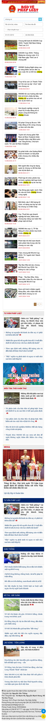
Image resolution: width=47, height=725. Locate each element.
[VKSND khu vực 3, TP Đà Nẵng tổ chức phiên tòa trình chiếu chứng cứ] (11, 232)
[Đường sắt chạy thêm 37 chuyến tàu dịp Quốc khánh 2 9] (12, 558)
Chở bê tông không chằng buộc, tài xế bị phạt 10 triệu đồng (23, 575)
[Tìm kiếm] (43, 716)
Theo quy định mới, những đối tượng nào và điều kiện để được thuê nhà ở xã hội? (24, 349)
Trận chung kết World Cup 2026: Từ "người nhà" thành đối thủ (29, 255)
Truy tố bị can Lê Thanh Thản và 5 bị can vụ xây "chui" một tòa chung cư (30, 84)
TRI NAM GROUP (8, 721)
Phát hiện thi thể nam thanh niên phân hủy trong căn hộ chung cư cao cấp (29, 243)
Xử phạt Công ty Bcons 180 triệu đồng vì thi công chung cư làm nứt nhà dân (29, 125)
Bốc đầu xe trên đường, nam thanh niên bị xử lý (23, 581)
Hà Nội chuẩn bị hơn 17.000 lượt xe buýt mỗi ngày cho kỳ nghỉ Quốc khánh (23, 587)
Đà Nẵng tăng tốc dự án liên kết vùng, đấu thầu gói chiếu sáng (23, 622)
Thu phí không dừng (10, 724)
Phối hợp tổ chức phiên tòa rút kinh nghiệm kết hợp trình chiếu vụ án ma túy (30, 180)
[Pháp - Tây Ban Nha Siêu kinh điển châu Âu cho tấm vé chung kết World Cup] (11, 280)
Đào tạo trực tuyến (25, 724)
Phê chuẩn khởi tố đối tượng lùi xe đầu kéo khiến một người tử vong (23, 568)
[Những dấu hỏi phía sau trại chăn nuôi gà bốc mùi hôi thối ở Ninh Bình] (12, 398)
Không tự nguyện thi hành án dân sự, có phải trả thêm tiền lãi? (24, 333)
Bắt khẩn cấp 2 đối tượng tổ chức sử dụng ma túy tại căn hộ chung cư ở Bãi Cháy (29, 204)
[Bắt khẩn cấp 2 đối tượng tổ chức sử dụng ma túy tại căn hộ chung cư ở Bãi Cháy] (11, 205)
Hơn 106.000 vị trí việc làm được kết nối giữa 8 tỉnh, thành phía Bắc (23, 675)
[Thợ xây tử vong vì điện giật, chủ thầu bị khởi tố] (12, 651)
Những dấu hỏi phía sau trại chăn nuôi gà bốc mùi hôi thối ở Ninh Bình (32, 395)
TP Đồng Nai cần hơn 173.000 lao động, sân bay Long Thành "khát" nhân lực (23, 668)
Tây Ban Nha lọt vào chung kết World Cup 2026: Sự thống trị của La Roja (29, 267)
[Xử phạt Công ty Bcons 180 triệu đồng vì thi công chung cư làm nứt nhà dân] (11, 125)
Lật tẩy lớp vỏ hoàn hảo (14, 493)
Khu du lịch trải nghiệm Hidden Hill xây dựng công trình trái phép (24, 428)
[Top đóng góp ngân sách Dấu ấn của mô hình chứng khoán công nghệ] (11, 193)
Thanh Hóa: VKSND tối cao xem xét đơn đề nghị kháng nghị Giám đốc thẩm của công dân (24, 437)
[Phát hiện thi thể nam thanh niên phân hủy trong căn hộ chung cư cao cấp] (11, 244)
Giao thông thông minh (25, 721)
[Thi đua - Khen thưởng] (23, 374)
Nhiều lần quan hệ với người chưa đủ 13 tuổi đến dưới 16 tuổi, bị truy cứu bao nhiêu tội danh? (24, 341)
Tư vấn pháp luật (13, 313)
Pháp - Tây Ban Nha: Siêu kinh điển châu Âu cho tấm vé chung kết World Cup (30, 279)
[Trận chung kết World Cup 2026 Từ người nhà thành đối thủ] (11, 256)
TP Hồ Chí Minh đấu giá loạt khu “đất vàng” (22, 629)
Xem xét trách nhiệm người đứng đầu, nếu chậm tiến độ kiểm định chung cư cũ (29, 291)
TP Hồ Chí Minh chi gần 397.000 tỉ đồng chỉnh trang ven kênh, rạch (23, 615)
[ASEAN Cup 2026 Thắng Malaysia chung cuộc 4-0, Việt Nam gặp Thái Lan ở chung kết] (11, 56)
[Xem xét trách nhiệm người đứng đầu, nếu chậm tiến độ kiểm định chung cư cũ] (11, 293)
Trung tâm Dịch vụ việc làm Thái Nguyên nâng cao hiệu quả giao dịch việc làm (23, 683)
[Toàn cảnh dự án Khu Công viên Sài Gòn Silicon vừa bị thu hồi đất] (12, 605)
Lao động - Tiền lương (14, 643)
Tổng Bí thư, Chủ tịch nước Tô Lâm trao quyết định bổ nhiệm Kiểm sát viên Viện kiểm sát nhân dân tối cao (23, 485)
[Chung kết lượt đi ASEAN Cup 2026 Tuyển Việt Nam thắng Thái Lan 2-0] (11, 44)
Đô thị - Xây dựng (12, 595)
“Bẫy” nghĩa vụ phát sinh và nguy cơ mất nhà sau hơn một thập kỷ (24, 357)
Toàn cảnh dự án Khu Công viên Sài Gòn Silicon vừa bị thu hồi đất (32, 602)
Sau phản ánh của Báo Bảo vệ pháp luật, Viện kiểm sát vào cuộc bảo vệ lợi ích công (24, 420)
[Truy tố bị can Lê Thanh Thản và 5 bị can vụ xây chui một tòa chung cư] (11, 85)
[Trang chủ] (23, 9)
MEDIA (7, 447)
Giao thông (9, 549)
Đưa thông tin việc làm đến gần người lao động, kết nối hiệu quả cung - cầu (23, 661)
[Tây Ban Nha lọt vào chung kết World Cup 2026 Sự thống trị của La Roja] (11, 268)
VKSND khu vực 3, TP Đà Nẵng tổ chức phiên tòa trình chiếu (29, 231)
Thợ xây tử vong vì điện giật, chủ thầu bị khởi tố (32, 648)
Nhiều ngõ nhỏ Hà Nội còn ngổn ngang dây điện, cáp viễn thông (23, 634)
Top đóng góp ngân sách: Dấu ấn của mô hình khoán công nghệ (30, 192)
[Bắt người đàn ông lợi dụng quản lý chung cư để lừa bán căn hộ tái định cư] (11, 169)
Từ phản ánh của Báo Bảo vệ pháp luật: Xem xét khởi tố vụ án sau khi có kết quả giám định (24, 409)
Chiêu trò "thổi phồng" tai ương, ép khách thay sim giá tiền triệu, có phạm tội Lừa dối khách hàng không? (32, 323)
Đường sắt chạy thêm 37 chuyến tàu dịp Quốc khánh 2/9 (32, 556)
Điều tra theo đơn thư (15, 388)
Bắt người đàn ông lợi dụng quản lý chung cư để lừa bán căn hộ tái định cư (29, 168)
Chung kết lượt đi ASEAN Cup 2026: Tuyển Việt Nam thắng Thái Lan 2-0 (30, 43)
